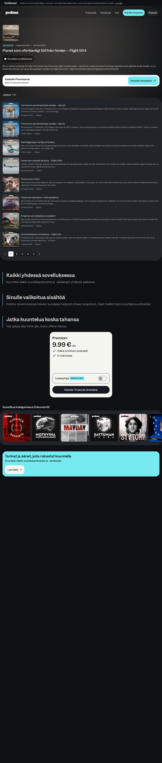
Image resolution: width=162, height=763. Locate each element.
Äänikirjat (105, 12)
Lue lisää (118, 3)
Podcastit (90, 12)
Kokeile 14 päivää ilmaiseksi (81, 389)
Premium (59, 338)
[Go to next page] (39, 254)
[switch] (102, 378)
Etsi (117, 12)
